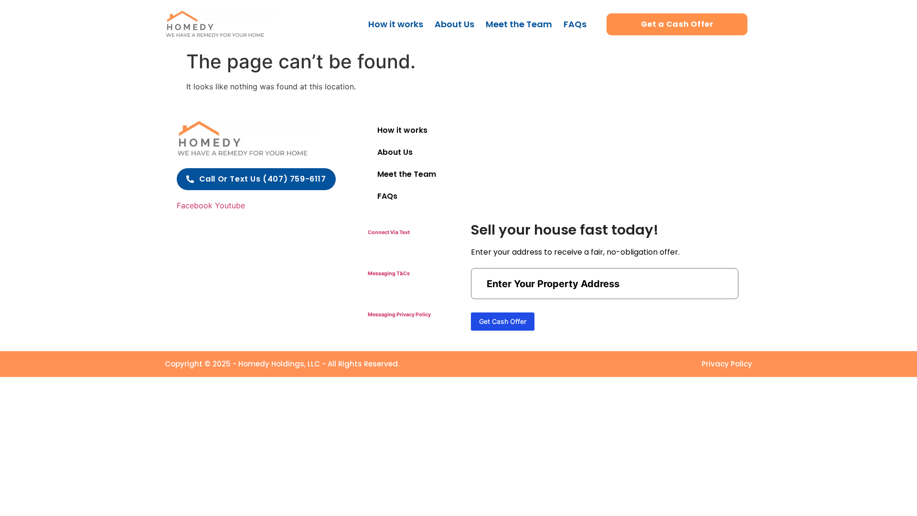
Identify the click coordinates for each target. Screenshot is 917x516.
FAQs (575, 24)
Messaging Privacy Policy (399, 315)
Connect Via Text (389, 232)
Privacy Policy (727, 364)
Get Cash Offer (502, 321)
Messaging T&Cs (389, 273)
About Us (454, 24)
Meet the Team (519, 24)
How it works (395, 24)
